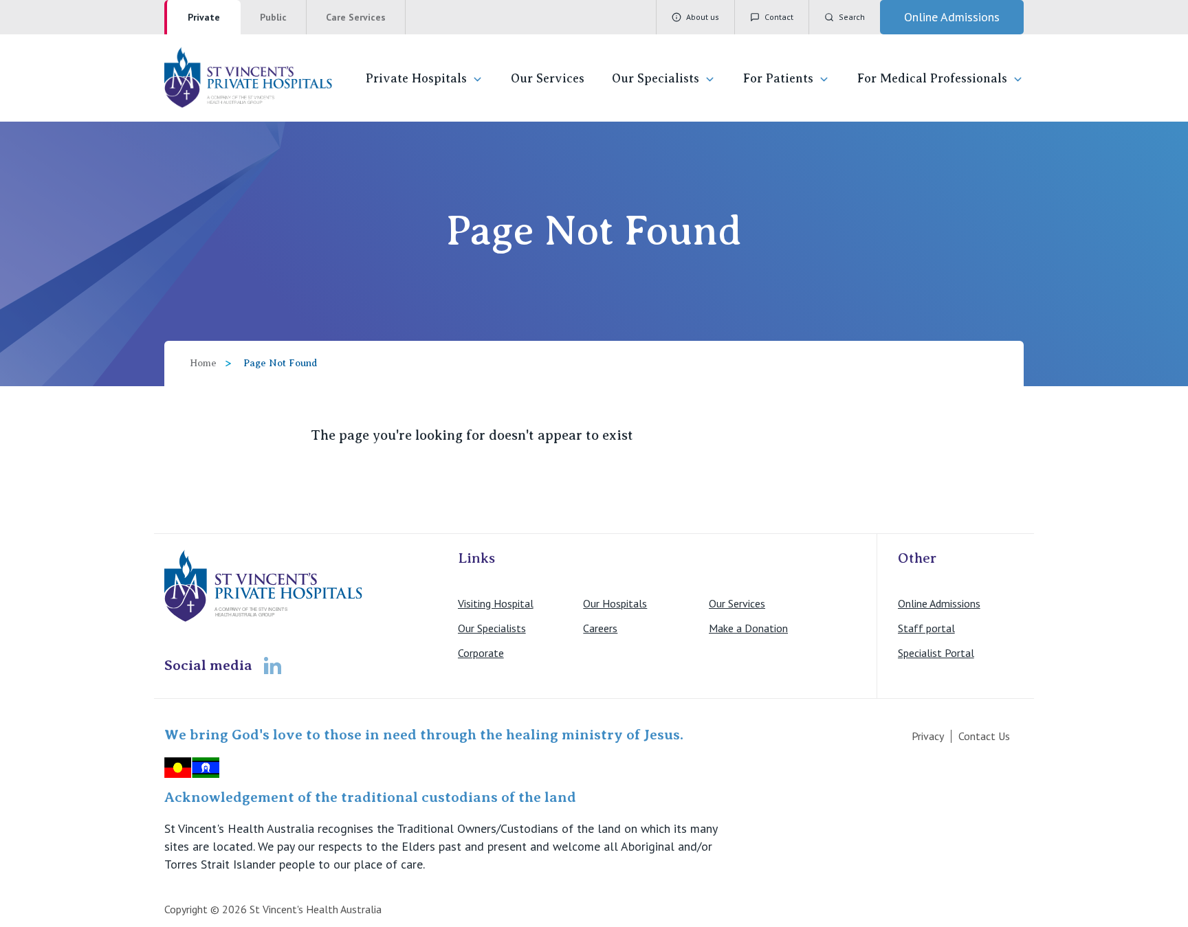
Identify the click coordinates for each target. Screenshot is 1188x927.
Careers (600, 628)
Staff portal (926, 628)
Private (204, 17)
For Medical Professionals (932, 78)
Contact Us (984, 736)
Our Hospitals (615, 603)
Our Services (547, 78)
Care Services (356, 17)
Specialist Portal (936, 653)
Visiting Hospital (496, 603)
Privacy (928, 736)
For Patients (778, 78)
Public (273, 17)
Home (203, 363)
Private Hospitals (416, 78)
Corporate (481, 653)
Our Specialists (655, 78)
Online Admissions (939, 603)
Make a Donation (748, 628)
